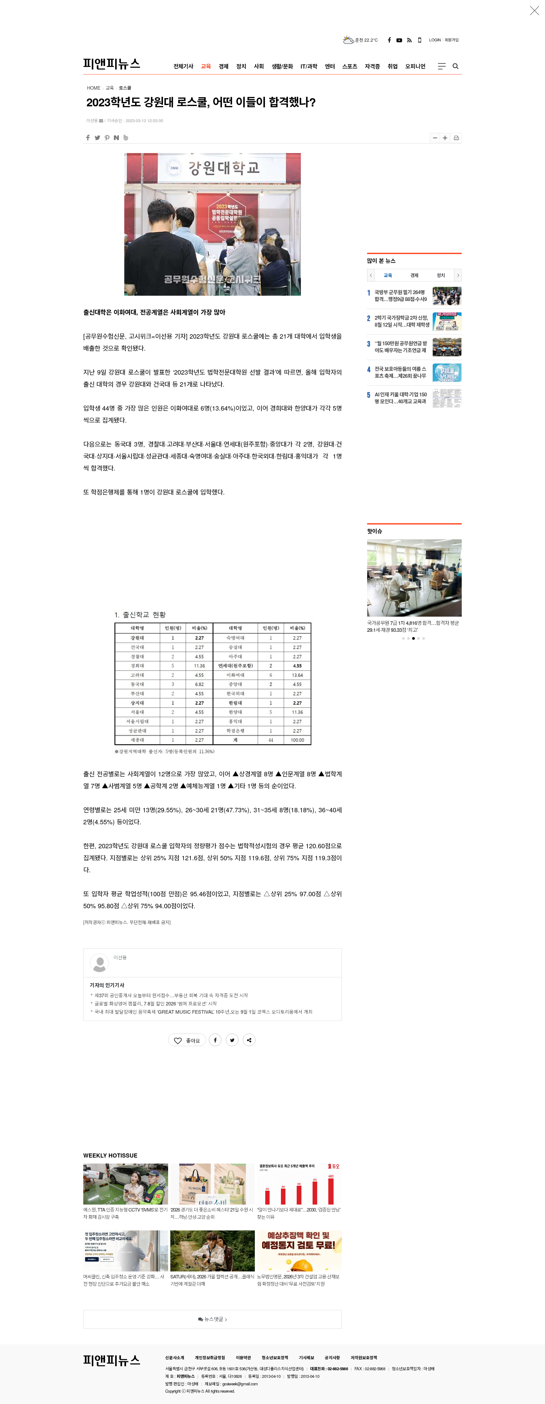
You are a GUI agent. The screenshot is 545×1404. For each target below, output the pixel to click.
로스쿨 (125, 88)
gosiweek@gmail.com (240, 1384)
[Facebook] (389, 39)
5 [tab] (426, 638)
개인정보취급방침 (210, 1357)
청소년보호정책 (275, 1357)
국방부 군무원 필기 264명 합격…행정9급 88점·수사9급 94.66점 (401, 296)
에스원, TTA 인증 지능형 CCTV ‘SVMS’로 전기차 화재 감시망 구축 (125, 1213)
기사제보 (306, 1357)
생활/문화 (282, 66)
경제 (224, 66)
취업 (393, 66)
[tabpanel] (414, 587)
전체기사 (183, 66)
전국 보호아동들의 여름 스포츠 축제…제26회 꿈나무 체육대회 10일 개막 (400, 372)
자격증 (372, 66)
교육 (206, 66)
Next (458, 275)
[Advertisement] (272, 14)
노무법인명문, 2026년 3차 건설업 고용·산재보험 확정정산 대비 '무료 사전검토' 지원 (298, 1280)
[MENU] (442, 66)
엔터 (330, 66)
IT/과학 (309, 66)
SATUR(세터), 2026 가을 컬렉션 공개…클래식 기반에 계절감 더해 (212, 1280)
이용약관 (243, 1357)
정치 (241, 66)
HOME (94, 87)
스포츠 (349, 66)
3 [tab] (416, 638)
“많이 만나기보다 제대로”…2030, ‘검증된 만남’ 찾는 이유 (298, 1213)
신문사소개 (174, 1357)
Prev (371, 275)
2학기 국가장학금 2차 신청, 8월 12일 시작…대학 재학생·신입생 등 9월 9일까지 (402, 321)
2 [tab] (411, 638)
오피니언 (415, 66)
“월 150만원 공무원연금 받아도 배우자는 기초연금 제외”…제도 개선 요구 (401, 347)
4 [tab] (421, 638)
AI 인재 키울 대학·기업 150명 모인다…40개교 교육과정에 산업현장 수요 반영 (401, 398)
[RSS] (409, 39)
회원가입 (452, 39)
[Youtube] (399, 39)
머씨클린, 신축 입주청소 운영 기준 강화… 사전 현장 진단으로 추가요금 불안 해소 (123, 1280)
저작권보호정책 (364, 1357)
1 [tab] (405, 638)
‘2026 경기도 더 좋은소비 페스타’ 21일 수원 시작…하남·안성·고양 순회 (211, 1213)
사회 (259, 66)
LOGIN (435, 39)
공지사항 (332, 1357)
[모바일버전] (419, 39)
